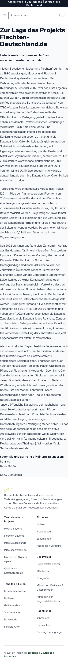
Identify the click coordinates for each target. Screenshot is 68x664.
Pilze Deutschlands (15, 542)
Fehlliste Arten (12, 626)
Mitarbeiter (43, 571)
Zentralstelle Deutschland (41, 653)
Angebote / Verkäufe (49, 545)
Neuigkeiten (44, 531)
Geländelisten (12, 605)
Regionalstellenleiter (48, 563)
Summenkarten (12, 612)
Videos (41, 524)
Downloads (10, 619)
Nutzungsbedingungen (50, 632)
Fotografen (43, 578)
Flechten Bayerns (14, 535)
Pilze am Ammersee (15, 549)
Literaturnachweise (15, 591)
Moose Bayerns (13, 528)
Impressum (43, 617)
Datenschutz (44, 625)
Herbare (9, 598)
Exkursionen (44, 538)
